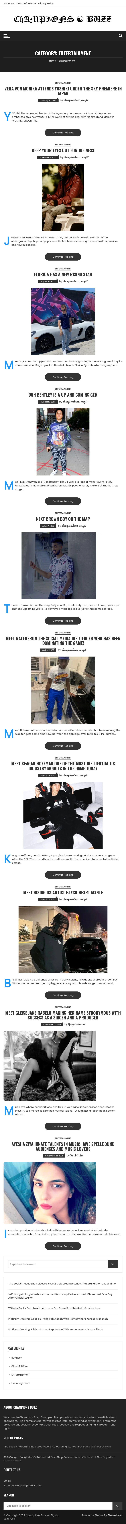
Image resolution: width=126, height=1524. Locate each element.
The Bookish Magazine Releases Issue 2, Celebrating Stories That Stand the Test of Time (62, 1283)
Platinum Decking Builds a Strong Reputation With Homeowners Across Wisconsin (58, 1319)
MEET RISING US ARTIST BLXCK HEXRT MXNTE (63, 892)
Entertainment (63, 82)
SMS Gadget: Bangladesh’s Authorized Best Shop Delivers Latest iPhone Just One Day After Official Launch (60, 1296)
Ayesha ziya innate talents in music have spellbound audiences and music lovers (63, 1146)
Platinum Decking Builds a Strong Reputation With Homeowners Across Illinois (55, 1329)
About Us (9, 3)
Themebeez (115, 1515)
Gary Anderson (76, 1024)
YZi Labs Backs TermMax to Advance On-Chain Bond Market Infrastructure (54, 1308)
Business (16, 1357)
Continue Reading (63, 132)
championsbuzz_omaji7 (76, 100)
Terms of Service (26, 3)
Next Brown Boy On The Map (63, 519)
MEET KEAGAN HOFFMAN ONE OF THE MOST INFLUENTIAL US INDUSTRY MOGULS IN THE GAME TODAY (63, 765)
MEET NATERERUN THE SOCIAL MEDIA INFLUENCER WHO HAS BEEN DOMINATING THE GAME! (63, 640)
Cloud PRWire (19, 1366)
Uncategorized (20, 1383)
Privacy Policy (45, 3)
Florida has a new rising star (63, 274)
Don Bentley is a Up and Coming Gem (63, 395)
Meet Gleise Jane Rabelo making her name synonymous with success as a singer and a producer (63, 1015)
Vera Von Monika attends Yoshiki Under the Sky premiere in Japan (63, 90)
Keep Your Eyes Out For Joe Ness (63, 150)
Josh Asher (76, 1155)
